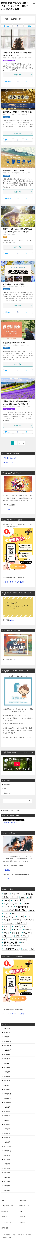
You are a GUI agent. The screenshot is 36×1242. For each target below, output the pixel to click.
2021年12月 (7, 1094)
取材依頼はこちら (8, 462)
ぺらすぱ (17, 926)
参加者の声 (4, 1211)
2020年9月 (7, 1159)
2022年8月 (7, 1059)
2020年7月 (7, 1168)
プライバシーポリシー (8, 1222)
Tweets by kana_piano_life (11, 822)
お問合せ (4, 1217)
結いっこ (25, 949)
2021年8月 (7, 1111)
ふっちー (7, 926)
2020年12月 (7, 1146)
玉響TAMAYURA (11, 949)
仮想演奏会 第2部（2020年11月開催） (18, 112)
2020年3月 (7, 1186)
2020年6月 (7, 1173)
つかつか (17, 920)
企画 (5, 236)
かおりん (8, 916)
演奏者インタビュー (9, 60)
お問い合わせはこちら (9, 458)
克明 (5, 939)
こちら (12, 620)
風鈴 (32, 949)
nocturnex (22, 906)
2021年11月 (7, 1098)
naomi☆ (18, 900)
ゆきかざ (15, 933)
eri (30, 897)
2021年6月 (7, 1120)
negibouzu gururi (11, 903)
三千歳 (17, 936)
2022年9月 (7, 1054)
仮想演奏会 (7, 117)
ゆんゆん (27, 933)
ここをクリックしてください (15, 582)
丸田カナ (25, 936)
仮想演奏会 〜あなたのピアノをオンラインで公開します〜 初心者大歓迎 (15, 6)
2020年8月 (7, 1164)
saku (32, 910)
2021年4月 (7, 1129)
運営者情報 (4, 1228)
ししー (20, 916)
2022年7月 (7, 1063)
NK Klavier (8, 907)
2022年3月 (7, 1080)
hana (6, 900)
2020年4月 (7, 1181)
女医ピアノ (24, 942)
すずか (28, 916)
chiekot (29, 893)
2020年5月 (7, 1177)
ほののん (26, 926)
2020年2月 (7, 1190)
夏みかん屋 (10, 942)
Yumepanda (16, 913)
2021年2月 (7, 1137)
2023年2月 (7, 1032)
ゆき (6, 933)
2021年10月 (7, 1102)
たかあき (7, 920)
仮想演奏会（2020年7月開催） (14, 170)
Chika (6, 897)
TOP (2, 1200)
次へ (20, 443)
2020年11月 (7, 1151)
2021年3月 (7, 1133)
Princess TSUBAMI (15, 910)
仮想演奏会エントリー (8, 1206)
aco (5, 893)
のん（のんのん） (8, 923)
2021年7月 (7, 1116)
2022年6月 (7, 1067)
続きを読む (18, 74)
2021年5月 (7, 1124)
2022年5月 (7, 1072)
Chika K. (14, 897)
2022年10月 (7, 1050)
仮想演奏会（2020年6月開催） (14, 284)
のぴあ (29, 919)
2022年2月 (7, 1085)
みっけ (7, 929)
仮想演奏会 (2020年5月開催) (14, 343)
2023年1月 (7, 1037)
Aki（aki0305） (16, 894)
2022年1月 (7, 1089)
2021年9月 (7, 1107)
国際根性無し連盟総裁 (18, 939)
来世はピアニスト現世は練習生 (12, 945)
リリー (8, 936)
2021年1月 (7, 1142)
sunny (5, 913)
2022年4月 (7, 1076)
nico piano (26, 903)
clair (22, 897)
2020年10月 (7, 1155)
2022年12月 (7, 1041)
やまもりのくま (28, 929)
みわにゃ (17, 929)
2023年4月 (7, 1028)
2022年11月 (7, 1045)
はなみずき (21, 923)
